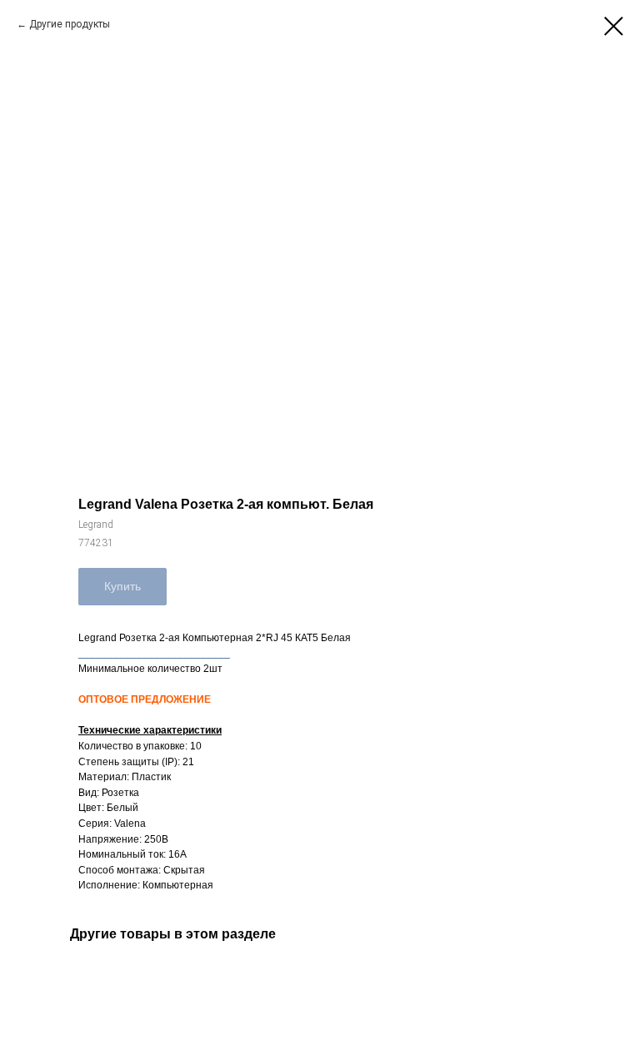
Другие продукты (69, 24)
